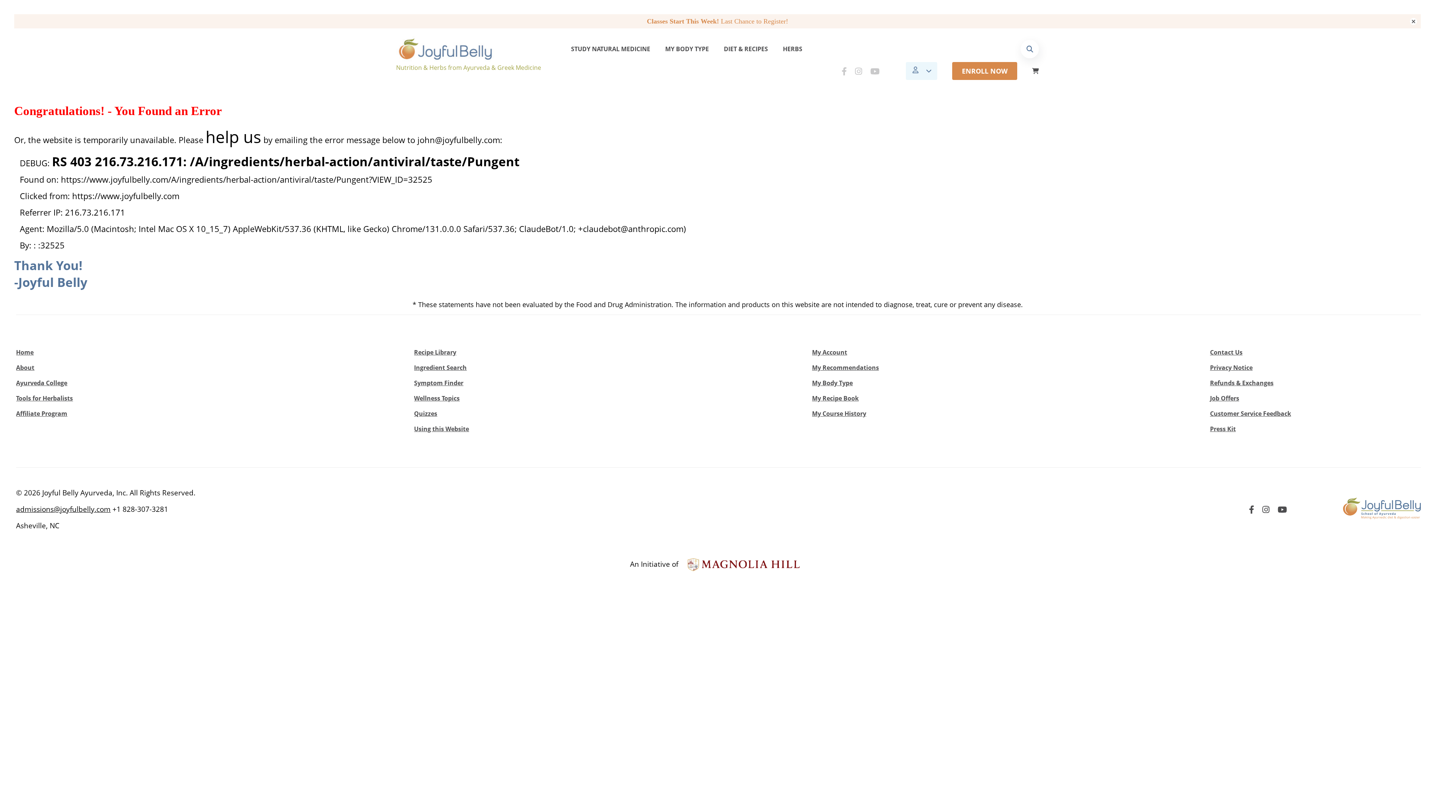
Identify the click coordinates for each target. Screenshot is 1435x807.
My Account (829, 352)
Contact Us (1226, 352)
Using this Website (441, 429)
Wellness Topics (437, 398)
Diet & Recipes (746, 49)
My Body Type (687, 49)
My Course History (839, 413)
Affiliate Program (41, 413)
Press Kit (1223, 429)
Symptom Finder (438, 383)
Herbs (792, 49)
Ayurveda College (41, 383)
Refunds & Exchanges (1242, 383)
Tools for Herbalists (44, 398)
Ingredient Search (440, 368)
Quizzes (425, 413)
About (25, 368)
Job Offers (1224, 398)
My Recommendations (845, 368)
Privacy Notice (1231, 368)
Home (25, 352)
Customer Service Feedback (1250, 413)
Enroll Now (984, 71)
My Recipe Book (835, 398)
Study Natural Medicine (610, 49)
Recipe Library (435, 352)
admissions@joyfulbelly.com (63, 509)
